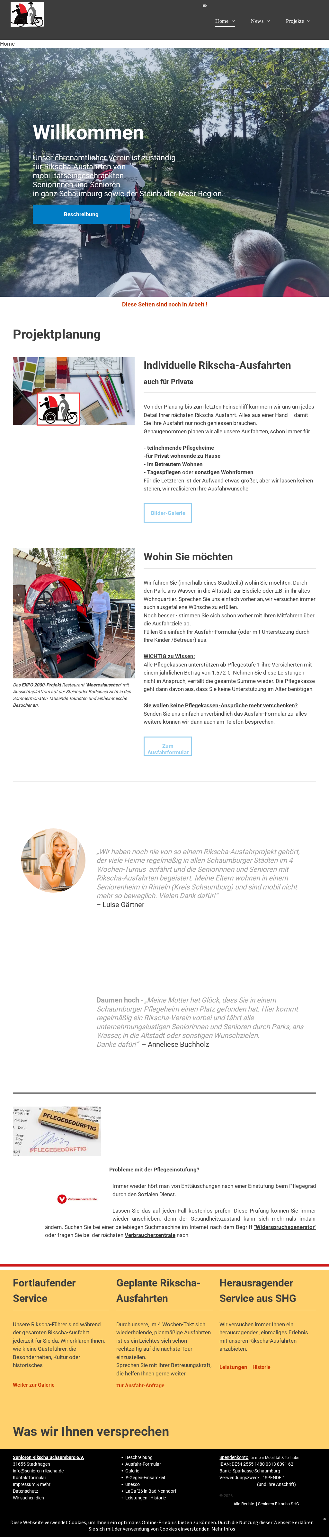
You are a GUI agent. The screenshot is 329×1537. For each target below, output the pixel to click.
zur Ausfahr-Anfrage (140, 1385)
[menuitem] (225, 21)
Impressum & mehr (31, 1484)
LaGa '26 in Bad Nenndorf (150, 1491)
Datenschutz (25, 1491)
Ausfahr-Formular (143, 1464)
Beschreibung (139, 1457)
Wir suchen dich (28, 1497)
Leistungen (136, 1497)
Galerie (132, 1470)
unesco (132, 1484)
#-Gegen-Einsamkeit (145, 1477)
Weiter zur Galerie (34, 1385)
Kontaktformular (29, 1477)
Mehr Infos (223, 1528)
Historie (158, 1497)
